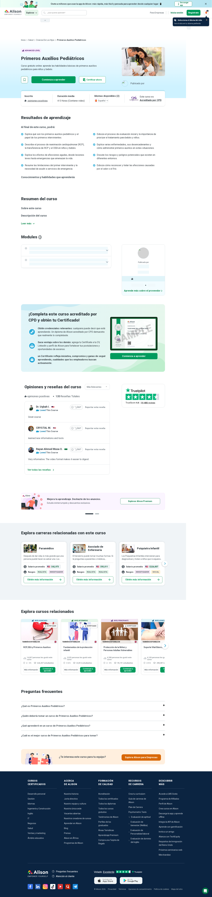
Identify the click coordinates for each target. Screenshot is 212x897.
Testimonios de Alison (108, 817)
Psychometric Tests (137, 812)
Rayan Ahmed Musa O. (49, 449)
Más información (31, 670)
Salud (30, 40)
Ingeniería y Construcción (39, 808)
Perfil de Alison (165, 804)
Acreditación (104, 794)
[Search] (44, 12)
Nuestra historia (71, 794)
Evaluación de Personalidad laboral (140, 832)
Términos (122, 889)
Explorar (30, 13)
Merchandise (165, 855)
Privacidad (112, 889)
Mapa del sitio (176, 889)
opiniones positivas (37, 100)
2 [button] (98, 516)
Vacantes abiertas (72, 813)
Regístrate (193, 13)
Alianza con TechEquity (169, 836)
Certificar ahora (94, 80)
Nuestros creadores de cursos (77, 818)
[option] (93, 563)
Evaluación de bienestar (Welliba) (139, 824)
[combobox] (97, 387)
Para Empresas (157, 13)
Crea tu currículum (136, 794)
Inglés (30, 813)
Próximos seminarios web (170, 850)
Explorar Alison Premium (94, 501)
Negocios (32, 823)
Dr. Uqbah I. (42, 406)
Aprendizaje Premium (108, 835)
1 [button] (89, 516)
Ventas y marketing (36, 833)
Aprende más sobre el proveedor (142, 290)
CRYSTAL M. (43, 427)
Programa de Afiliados (169, 799)
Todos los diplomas (107, 804)
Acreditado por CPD (151, 100)
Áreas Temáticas (106, 830)
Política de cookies (161, 889)
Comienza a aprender (53, 79)
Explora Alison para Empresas (141, 757)
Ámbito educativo (36, 838)
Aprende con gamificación (171, 827)
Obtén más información (40, 579)
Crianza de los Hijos (45, 40)
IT (28, 818)
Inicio (23, 40)
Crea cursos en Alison (168, 808)
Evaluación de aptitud (141, 817)
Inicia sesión (177, 13)
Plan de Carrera (135, 807)
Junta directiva (71, 799)
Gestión (31, 799)
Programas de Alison (73, 843)
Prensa (67, 833)
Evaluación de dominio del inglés (141, 840)
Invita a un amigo (166, 832)
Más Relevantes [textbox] (94, 387)
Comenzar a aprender (48, 670)
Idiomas (31, 804)
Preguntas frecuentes (67, 871)
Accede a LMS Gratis (168, 794)
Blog (66, 828)
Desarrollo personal (36, 794)
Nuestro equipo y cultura (75, 804)
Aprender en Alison (72, 823)
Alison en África (71, 838)
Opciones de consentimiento (140, 889)
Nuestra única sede (72, 808)
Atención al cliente (65, 876)
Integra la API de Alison (169, 822)
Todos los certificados (108, 799)
